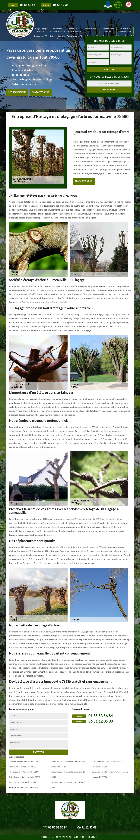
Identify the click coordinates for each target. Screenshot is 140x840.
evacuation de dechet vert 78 (125, 30)
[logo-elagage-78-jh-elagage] (20, 18)
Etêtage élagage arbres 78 (40, 30)
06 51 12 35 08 (100, 721)
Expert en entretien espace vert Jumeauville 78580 (68, 785)
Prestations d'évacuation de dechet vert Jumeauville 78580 (108, 764)
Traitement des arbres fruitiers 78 (74, 30)
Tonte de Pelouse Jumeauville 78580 (24, 762)
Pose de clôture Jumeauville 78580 (23, 787)
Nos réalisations (17, 92)
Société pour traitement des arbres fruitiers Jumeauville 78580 (68, 764)
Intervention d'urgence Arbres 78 (57, 30)
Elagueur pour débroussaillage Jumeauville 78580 (67, 774)
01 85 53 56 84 (100, 716)
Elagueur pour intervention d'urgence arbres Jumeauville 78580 (110, 774)
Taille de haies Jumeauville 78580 (22, 767)
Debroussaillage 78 (91, 29)
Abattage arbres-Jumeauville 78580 (23, 772)
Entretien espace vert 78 (108, 30)
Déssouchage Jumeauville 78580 (22, 782)
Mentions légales (90, 837)
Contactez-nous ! (41, 92)
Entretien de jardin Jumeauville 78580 (24, 777)
